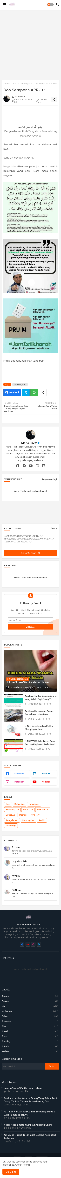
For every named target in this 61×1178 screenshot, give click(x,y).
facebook (19, 774)
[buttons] (22, 944)
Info (30, 1006)
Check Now (21, 1164)
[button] (50, 4)
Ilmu (8, 804)
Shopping (30, 1021)
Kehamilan (19, 804)
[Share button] (43, 392)
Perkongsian (26, 83)
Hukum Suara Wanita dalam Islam (22, 1088)
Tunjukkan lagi (49, 479)
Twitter (26, 392)
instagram (19, 782)
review (30, 1051)
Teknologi (11, 826)
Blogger (30, 996)
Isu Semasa (30, 1011)
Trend (30, 1036)
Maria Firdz (29, 443)
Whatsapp (34, 392)
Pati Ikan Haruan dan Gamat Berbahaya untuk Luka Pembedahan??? (39, 714)
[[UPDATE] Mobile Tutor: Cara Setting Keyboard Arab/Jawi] (13, 745)
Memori (23, 815)
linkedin (46, 774)
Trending (30, 1041)
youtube (46, 782)
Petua (30, 1016)
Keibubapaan (12, 809)
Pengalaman (12, 820)
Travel (30, 1031)
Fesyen (30, 1001)
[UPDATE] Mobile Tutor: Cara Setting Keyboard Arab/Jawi (40, 742)
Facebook (14, 392)
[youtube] (31, 465)
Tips (30, 1026)
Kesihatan (28, 809)
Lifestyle (10, 815)
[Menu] (4, 4)
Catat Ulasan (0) (30, 553)
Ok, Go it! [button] (11, 1171)
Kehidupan (34, 804)
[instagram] (37, 465)
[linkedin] (43, 465)
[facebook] (17, 465)
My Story (35, 815)
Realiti (42, 820)
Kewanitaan (42, 809)
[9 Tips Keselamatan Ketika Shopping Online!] (13, 730)
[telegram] (24, 465)
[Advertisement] (30, 44)
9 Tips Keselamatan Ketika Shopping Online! (39, 727)
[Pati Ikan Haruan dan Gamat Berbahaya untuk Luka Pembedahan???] (13, 715)
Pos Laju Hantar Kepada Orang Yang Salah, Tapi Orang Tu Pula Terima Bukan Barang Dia (40, 699)
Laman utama (10, 83)
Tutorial (30, 1046)
